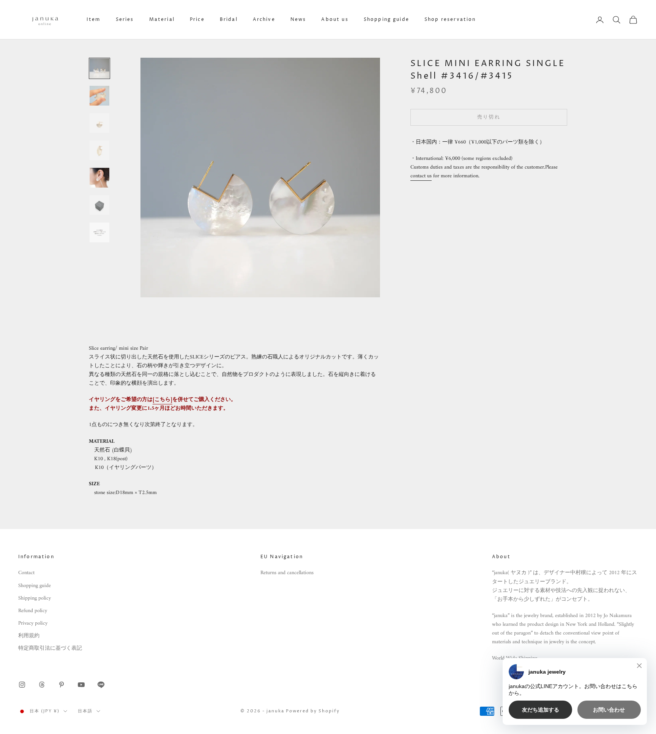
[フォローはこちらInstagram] (22, 684)
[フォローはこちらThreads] (42, 684)
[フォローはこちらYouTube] (81, 684)
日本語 (85, 711)
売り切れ (488, 117)
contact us (421, 176)
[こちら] (162, 399)
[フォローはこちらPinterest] (61, 684)
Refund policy (32, 611)
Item (94, 19)
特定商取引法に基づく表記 (50, 648)
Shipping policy (34, 598)
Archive (264, 19)
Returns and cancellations (287, 573)
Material (162, 19)
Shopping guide (386, 19)
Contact (26, 573)
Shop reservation (450, 19)
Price (197, 19)
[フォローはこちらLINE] (101, 684)
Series (125, 19)
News (298, 19)
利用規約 (28, 636)
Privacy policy (32, 623)
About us (334, 19)
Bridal (229, 19)
